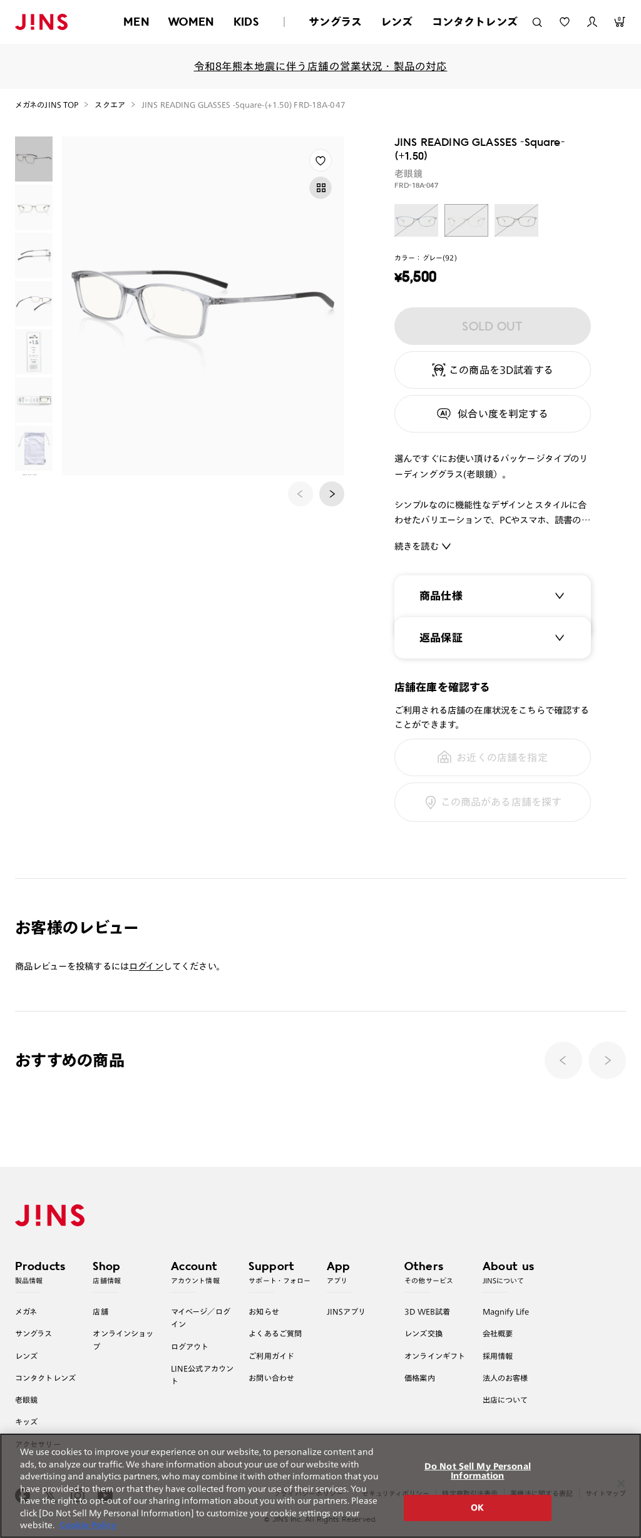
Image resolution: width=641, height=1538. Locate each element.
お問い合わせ (271, 1378)
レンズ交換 (423, 1333)
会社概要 (498, 1333)
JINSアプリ (346, 1311)
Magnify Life (506, 1311)
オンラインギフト (434, 1356)
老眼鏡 (26, 1399)
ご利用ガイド (271, 1356)
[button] (331, 493)
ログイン (146, 966)
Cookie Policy (87, 1525)
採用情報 (498, 1356)
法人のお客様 (505, 1378)
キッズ (26, 1421)
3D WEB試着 (427, 1311)
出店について (505, 1399)
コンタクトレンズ (475, 21)
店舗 (100, 1311)
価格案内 (419, 1378)
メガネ (26, 1311)
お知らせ (264, 1311)
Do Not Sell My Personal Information (477, 1471)
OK (477, 1508)
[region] (320, 1485)
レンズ (397, 21)
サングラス (335, 21)
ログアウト (190, 1346)
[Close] (621, 1483)
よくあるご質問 (275, 1333)
